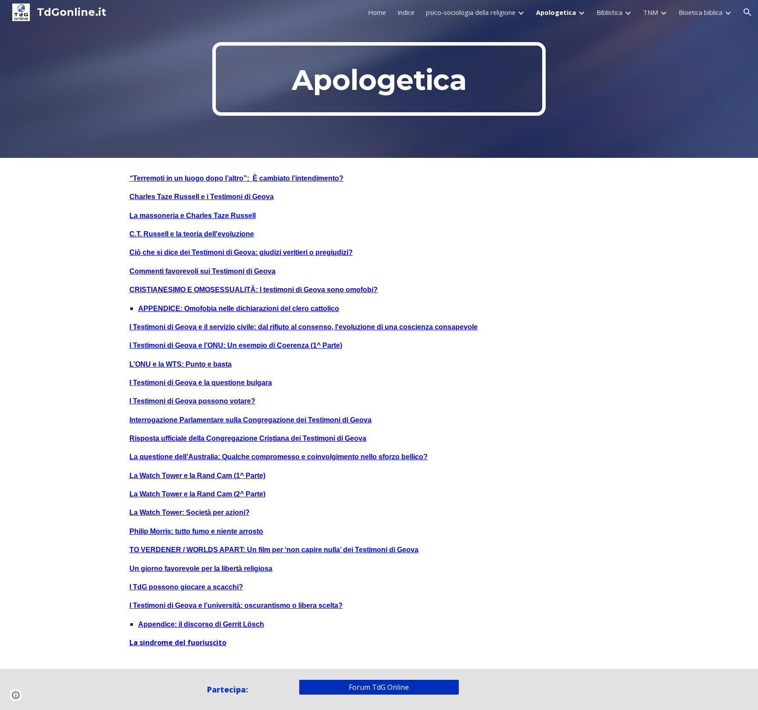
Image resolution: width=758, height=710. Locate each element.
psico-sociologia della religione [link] (470, 12)
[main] (379, 79)
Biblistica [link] (609, 12)
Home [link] (377, 12)
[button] (747, 12)
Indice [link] (406, 12)
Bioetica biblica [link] (700, 12)
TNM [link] (650, 12)
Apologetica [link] (556, 12)
